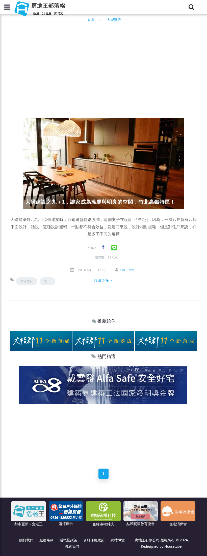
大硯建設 (26, 281)
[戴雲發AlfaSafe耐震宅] (103, 385)
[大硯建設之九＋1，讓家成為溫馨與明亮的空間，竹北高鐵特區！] (103, 163)
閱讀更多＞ (103, 280)
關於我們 (26, 540)
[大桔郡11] (41, 341)
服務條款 (46, 540)
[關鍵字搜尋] (191, 7)
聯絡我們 (72, 546)
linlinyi (127, 270)
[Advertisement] (108, 66)
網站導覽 (118, 540)
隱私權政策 (68, 540)
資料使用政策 (94, 540)
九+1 (47, 281)
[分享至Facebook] (103, 247)
